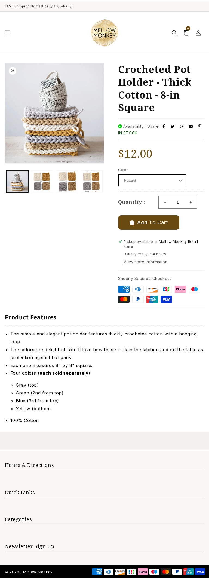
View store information (145, 261)
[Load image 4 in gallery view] (92, 181)
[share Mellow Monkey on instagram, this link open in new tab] (182, 126)
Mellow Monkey (38, 572)
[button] (8, 33)
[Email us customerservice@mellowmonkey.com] (191, 126)
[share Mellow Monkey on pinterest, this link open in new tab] (200, 126)
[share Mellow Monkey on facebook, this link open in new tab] (163, 126)
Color (123, 169)
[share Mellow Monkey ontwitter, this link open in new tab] (173, 126)
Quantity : (131, 202)
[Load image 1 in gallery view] (17, 181)
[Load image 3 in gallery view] (67, 181)
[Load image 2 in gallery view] (42, 181)
